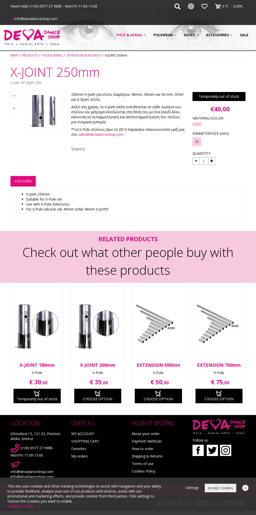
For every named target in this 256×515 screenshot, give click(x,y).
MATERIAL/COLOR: (208, 118)
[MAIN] (32, 37)
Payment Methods (147, 441)
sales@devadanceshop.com (100, 134)
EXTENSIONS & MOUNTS (84, 55)
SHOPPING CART (85, 441)
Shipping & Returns (147, 456)
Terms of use (143, 463)
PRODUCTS (30, 55)
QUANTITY (201, 153)
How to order (143, 448)
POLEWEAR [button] (164, 34)
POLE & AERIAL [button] (130, 34)
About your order (146, 433)
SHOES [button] (190, 34)
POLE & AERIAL (52, 55)
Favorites (78, 448)
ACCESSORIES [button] (218, 34)
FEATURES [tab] (23, 181)
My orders (79, 456)
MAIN (14, 55)
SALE (244, 34)
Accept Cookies (220, 488)
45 (196, 141)
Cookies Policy (143, 471)
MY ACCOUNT (82, 433)
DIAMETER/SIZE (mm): (210, 133)
